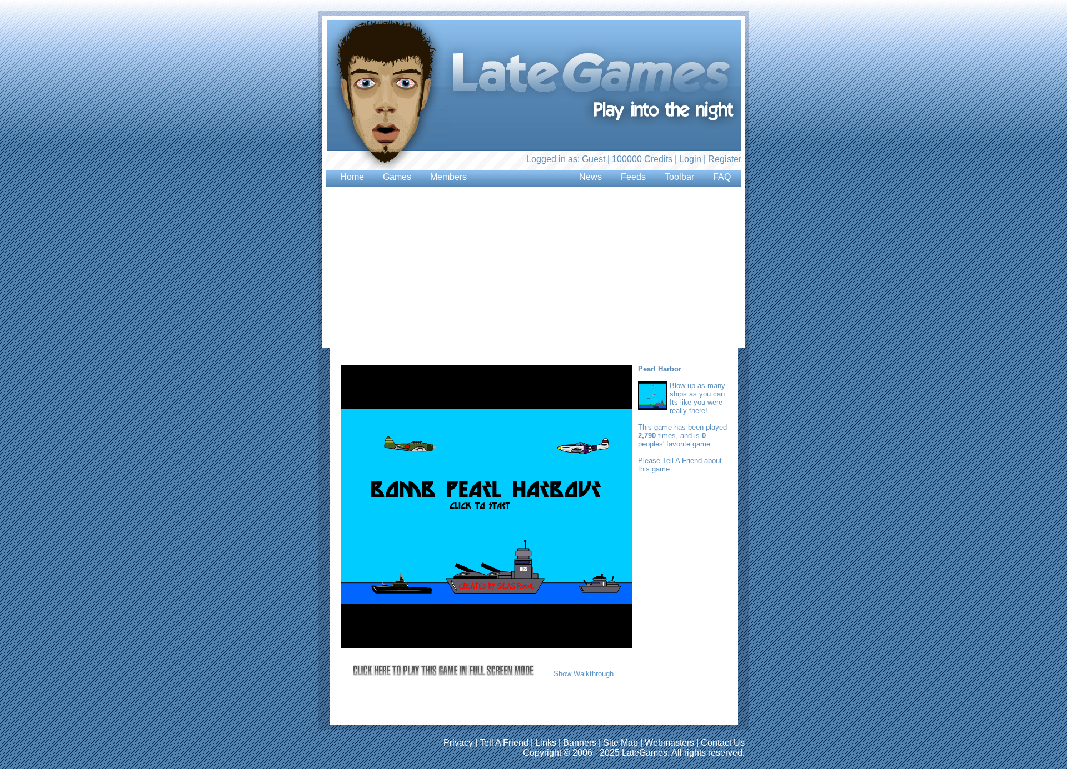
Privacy (458, 742)
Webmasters (669, 742)
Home (352, 177)
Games (397, 177)
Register (724, 159)
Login (690, 159)
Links (545, 742)
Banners (579, 742)
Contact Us (723, 742)
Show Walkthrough (584, 674)
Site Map (620, 742)
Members (448, 177)
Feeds (633, 177)
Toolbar (679, 177)
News (590, 177)
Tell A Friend (682, 460)
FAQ (722, 177)
